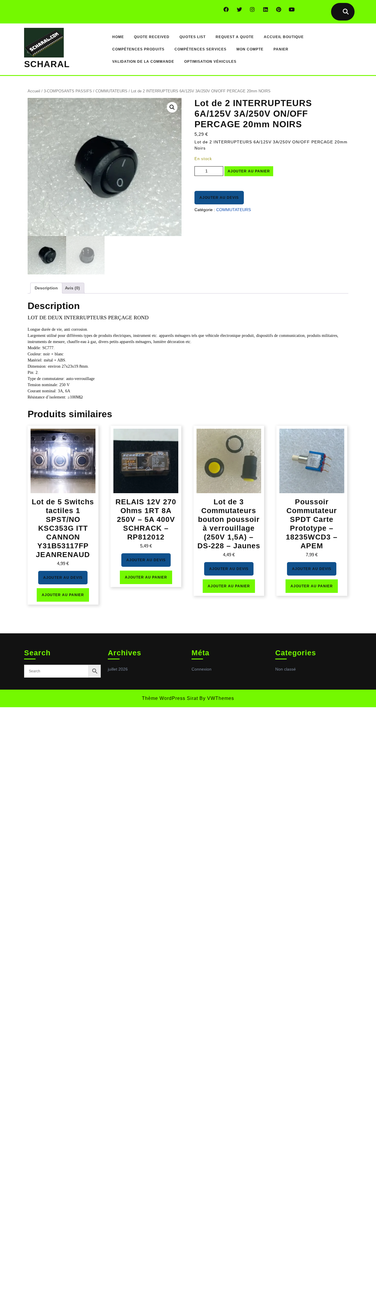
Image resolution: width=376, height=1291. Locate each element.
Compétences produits (138, 49)
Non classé (285, 669)
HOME (118, 37)
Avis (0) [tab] (72, 288)
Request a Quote (235, 37)
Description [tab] (46, 288)
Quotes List (192, 37)
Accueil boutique (284, 37)
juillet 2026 (118, 669)
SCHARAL (47, 64)
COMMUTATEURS (111, 91)
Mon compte (249, 49)
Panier (280, 49)
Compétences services (200, 49)
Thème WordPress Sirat (170, 698)
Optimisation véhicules (210, 62)
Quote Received (151, 37)
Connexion (202, 669)
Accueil (34, 91)
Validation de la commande (143, 62)
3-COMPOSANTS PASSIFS (68, 91)
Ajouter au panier (249, 171)
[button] (172, 107)
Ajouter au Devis (219, 198)
